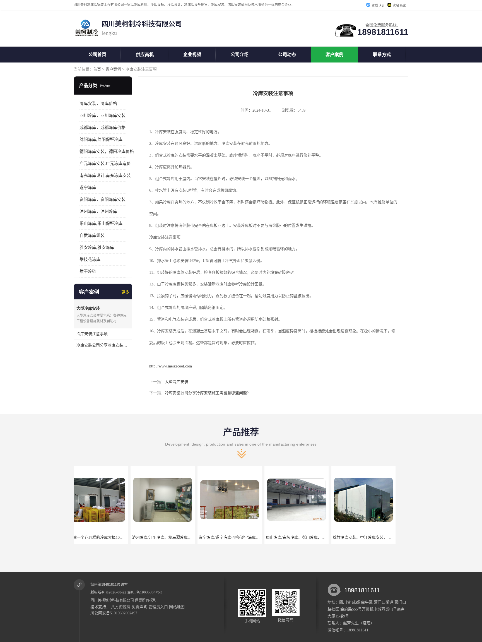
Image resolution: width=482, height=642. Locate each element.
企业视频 (192, 54)
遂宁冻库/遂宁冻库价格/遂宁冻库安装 (174, 537)
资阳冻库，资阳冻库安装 (102, 199)
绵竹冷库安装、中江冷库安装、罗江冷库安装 (315, 537)
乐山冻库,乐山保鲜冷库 (100, 223)
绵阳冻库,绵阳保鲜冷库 (100, 139)
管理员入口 (158, 607)
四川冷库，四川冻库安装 (102, 115)
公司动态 (287, 54)
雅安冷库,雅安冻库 (96, 247)
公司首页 (97, 54)
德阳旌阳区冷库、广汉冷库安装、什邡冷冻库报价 (386, 537)
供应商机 (145, 54)
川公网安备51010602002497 (113, 613)
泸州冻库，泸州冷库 (98, 211)
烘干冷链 (87, 271)
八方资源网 (121, 607)
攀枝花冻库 (89, 259)
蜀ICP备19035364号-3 (144, 592)
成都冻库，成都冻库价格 (102, 127)
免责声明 (139, 607)
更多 (125, 292)
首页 (97, 69)
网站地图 (177, 607)
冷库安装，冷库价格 (98, 103)
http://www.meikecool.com (170, 366)
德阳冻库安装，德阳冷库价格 (106, 151)
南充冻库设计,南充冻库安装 (105, 175)
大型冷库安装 (176, 382)
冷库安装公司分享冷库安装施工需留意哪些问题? (207, 393)
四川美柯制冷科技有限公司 (112, 600)
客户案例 (334, 54)
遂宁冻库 (87, 187)
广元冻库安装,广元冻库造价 (105, 163)
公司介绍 (240, 54)
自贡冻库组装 (92, 235)
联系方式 (382, 54)
